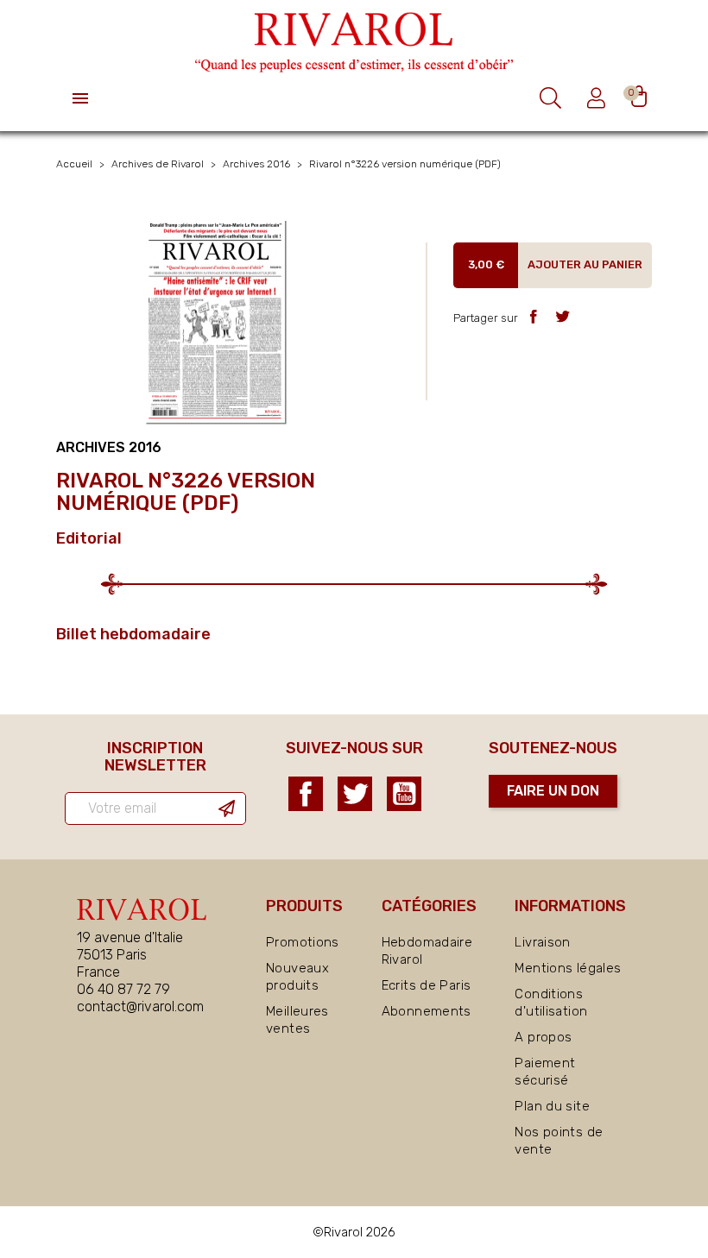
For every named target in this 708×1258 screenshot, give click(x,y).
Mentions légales (568, 968)
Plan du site (552, 1106)
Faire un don (553, 791)
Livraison (542, 942)
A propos (543, 1037)
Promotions (302, 942)
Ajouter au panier (585, 264)
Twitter (355, 794)
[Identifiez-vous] (598, 98)
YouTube (404, 794)
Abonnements (426, 1011)
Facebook (305, 794)
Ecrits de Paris (426, 985)
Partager (533, 316)
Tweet (562, 316)
